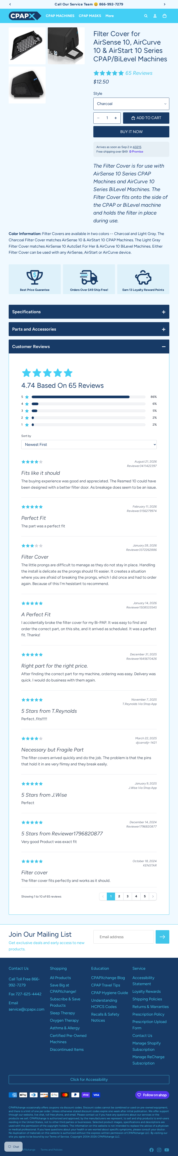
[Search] (146, 16)
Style (97, 93)
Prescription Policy (148, 1014)
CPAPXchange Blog (108, 977)
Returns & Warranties (150, 1006)
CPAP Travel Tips (105, 985)
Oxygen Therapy (64, 1020)
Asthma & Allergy (65, 1028)
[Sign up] (162, 937)
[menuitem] (109, 16)
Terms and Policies (52, 1149)
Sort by (26, 436)
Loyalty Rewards (146, 991)
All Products (60, 977)
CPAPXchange (26, 1149)
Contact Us (142, 1035)
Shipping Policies (147, 999)
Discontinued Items (67, 1049)
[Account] (155, 16)
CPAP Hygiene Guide (109, 992)
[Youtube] (166, 1150)
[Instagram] (159, 1150)
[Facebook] (151, 1150)
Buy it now (131, 131)
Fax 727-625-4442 (25, 994)
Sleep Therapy (62, 1013)
